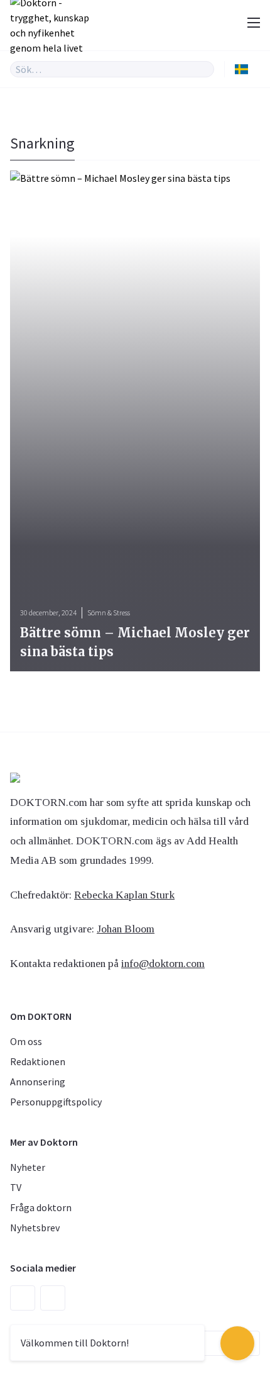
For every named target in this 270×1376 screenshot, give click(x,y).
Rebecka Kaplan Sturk (124, 894)
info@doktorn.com (163, 963)
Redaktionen (37, 1061)
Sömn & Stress (108, 612)
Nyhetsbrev (35, 1227)
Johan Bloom (125, 928)
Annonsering (37, 1081)
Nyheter (27, 1167)
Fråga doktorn (41, 1207)
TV (15, 1187)
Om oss (26, 1041)
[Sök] (204, 69)
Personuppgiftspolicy (56, 1101)
